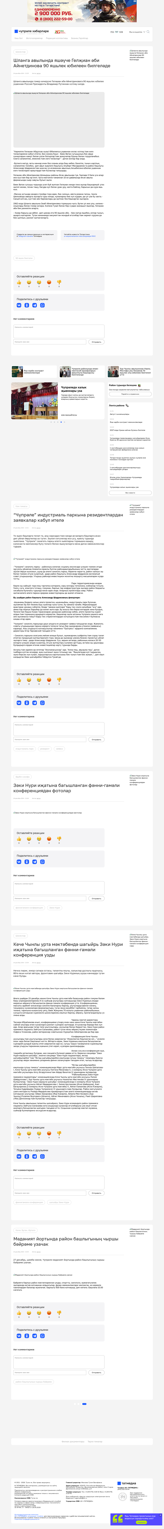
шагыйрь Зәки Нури (59, 1202)
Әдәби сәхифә (22, 777)
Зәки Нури (54, 907)
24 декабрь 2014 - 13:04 (21, 962)
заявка (59, 748)
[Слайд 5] (64, 422)
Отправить (96, 342)
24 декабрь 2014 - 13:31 (21, 528)
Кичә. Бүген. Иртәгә (25, 1230)
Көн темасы (21, 506)
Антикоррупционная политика (26, 1514)
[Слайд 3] (57, 422)
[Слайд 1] (51, 422)
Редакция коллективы (57, 38)
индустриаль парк (25, 748)
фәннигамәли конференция (29, 907)
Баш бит (19, 38)
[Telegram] (34, 305)
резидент (44, 748)
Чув (121, 32)
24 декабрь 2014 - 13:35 (21, 73)
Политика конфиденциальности (27, 1519)
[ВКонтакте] (19, 305)
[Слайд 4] (61, 422)
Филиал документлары (73, 1441)
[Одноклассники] (27, 305)
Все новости (130, 493)
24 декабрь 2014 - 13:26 (21, 798)
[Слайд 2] (54, 422)
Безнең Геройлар (79, 38)
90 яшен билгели (24, 258)
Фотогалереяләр (34, 38)
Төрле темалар (95, 1441)
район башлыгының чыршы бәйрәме (34, 1382)
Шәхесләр (21, 52)
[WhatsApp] (42, 305)
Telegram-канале (25, 236)
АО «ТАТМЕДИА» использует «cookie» (29, 1516)
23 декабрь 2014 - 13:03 (21, 1251)
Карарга (141, 1522)
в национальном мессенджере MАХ (80, 236)
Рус (112, 32)
